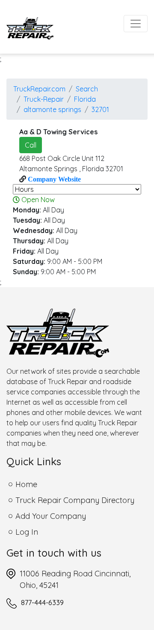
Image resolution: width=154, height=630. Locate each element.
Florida (85, 99)
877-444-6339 (42, 602)
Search (87, 89)
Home (26, 484)
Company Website (53, 179)
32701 (100, 109)
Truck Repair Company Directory (74, 500)
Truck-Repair (44, 99)
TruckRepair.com (39, 89)
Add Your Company (50, 516)
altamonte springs (52, 109)
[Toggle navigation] (136, 23)
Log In (26, 532)
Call (30, 145)
